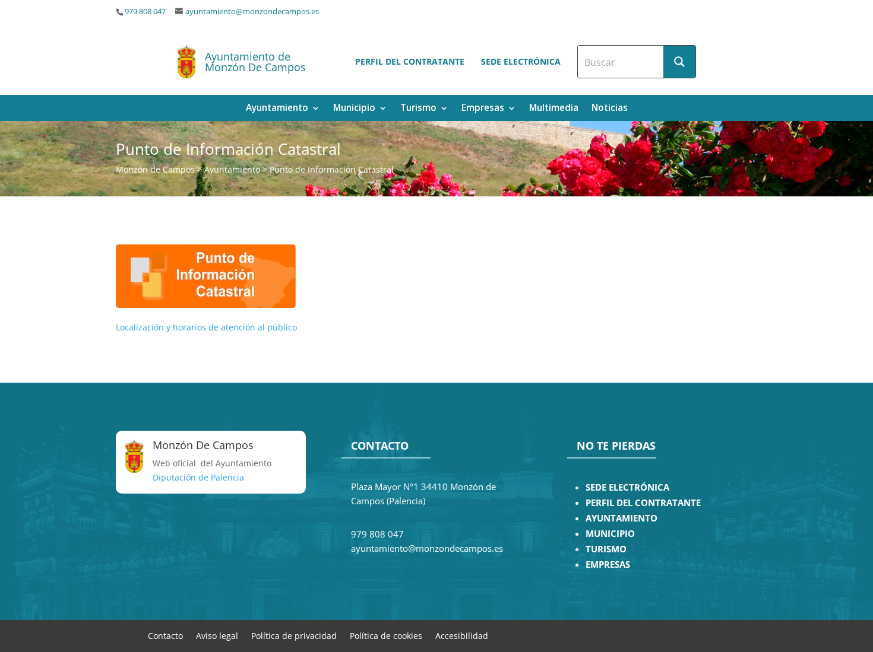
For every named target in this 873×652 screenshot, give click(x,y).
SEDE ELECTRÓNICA (627, 487)
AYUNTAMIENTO (621, 518)
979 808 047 (145, 12)
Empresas (482, 109)
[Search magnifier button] (679, 62)
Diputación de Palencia (198, 477)
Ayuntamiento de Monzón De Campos (255, 61)
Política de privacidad (294, 635)
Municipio (354, 109)
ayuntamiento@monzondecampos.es (252, 12)
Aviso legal (217, 635)
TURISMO (606, 549)
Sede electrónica (521, 61)
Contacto (165, 635)
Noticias (610, 109)
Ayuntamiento (277, 109)
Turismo (418, 109)
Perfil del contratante (409, 61)
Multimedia (553, 109)
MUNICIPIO (610, 533)
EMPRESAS (608, 564)
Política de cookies (386, 635)
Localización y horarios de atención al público (206, 327)
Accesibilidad (461, 635)
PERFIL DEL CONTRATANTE (643, 503)
